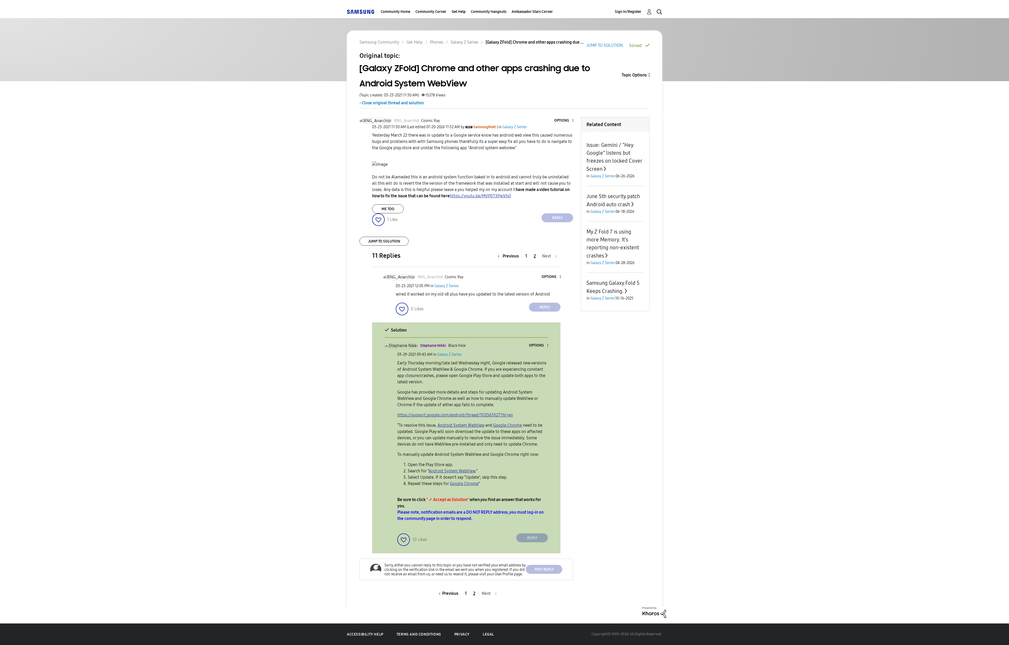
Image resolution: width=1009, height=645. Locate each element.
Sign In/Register (628, 11)
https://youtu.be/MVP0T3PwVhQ (480, 195)
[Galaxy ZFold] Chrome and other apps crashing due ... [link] (535, 42)
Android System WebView (460, 425)
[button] (564, 120)
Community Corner (430, 11)
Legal (488, 634)
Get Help (459, 11)
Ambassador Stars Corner (532, 11)
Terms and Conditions (419, 634)
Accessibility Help (365, 634)
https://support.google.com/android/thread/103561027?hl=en (455, 414)
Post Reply (544, 569)
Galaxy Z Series (464, 42)
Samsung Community (379, 42)
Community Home (395, 11)
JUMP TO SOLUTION (604, 45)
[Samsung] (360, 11)
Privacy (462, 634)
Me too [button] (388, 209)
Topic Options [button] (634, 75)
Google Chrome (507, 425)
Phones (436, 42)
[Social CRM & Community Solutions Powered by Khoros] (654, 612)
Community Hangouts (488, 11)
